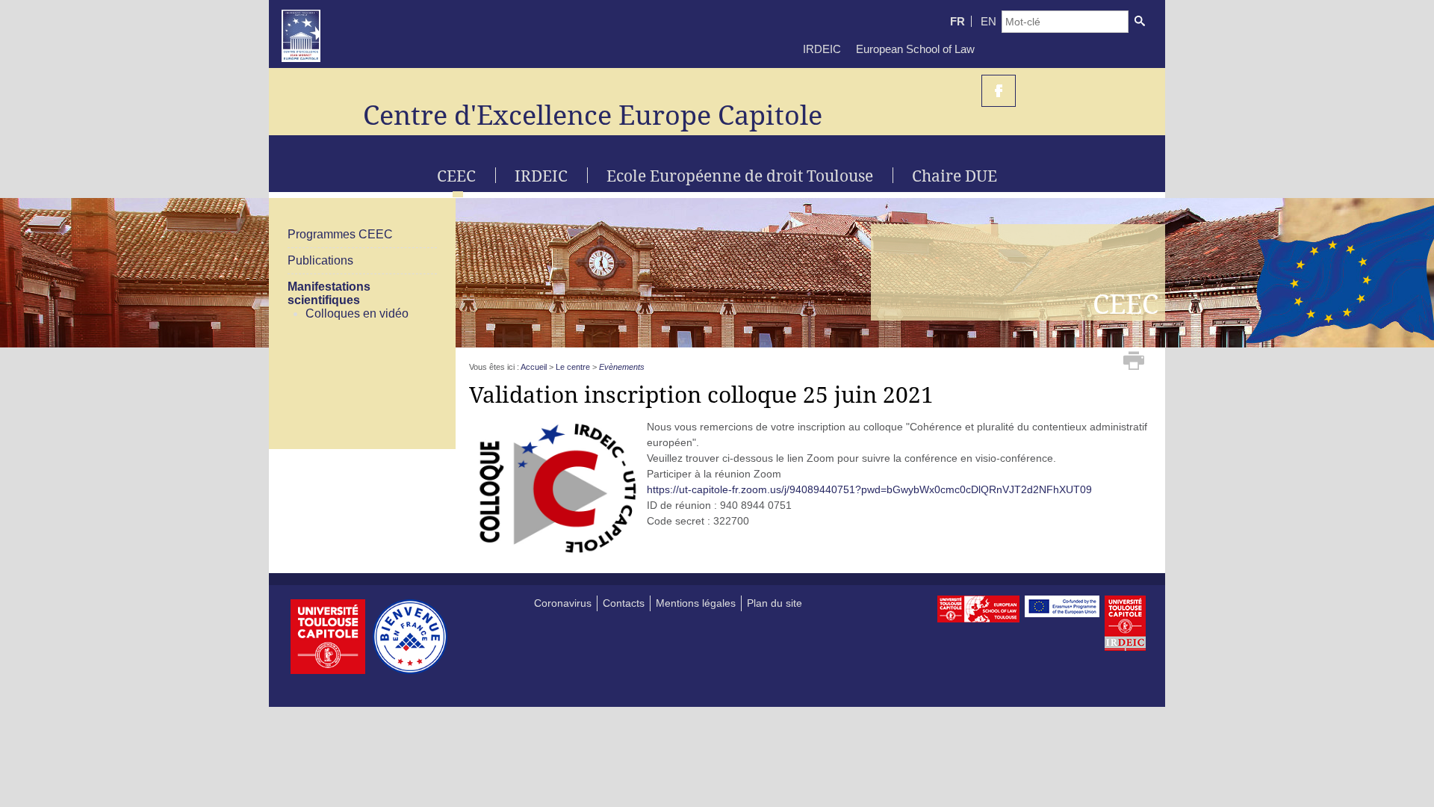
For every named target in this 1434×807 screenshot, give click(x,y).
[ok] (1139, 21)
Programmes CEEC (340, 234)
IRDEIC (822, 49)
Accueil (534, 366)
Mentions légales (696, 603)
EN (988, 21)
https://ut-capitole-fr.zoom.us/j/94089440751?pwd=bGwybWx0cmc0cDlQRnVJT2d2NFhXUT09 (869, 489)
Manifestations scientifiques (329, 293)
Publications (320, 260)
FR (957, 21)
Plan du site (774, 603)
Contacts (624, 603)
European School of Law (915, 49)
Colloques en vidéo (357, 313)
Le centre (573, 366)
